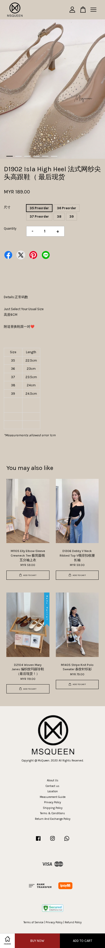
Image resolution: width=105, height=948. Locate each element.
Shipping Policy (52, 808)
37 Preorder (39, 216)
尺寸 (7, 207)
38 (59, 216)
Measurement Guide (52, 797)
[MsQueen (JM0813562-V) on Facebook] (38, 841)
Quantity (10, 228)
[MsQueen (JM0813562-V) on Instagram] (52, 841)
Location (52, 791)
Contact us (52, 786)
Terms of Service (33, 922)
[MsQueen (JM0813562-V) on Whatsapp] (66, 841)
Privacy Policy (52, 802)
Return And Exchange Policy (52, 819)
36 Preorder (66, 208)
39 (71, 216)
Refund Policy (73, 922)
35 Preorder (39, 208)
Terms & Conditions (52, 813)
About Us (52, 780)
